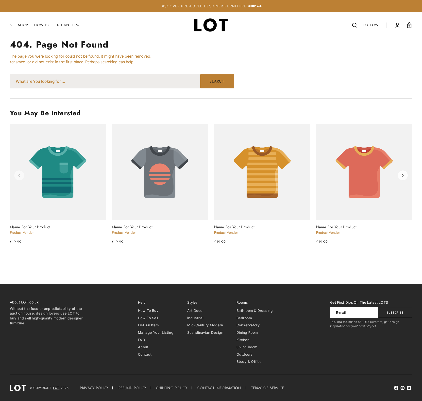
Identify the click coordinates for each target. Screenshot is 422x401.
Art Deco (194, 310)
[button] (354, 25)
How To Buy (148, 310)
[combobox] (122, 81)
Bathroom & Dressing (254, 310)
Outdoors (244, 354)
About (143, 347)
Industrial (195, 318)
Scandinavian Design (205, 332)
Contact (145, 354)
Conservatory (248, 325)
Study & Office (249, 361)
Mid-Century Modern (205, 325)
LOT (56, 388)
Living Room (246, 347)
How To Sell (148, 318)
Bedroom (244, 318)
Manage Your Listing (155, 332)
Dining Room (247, 332)
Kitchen (242, 340)
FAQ (141, 340)
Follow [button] (371, 24)
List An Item (148, 325)
